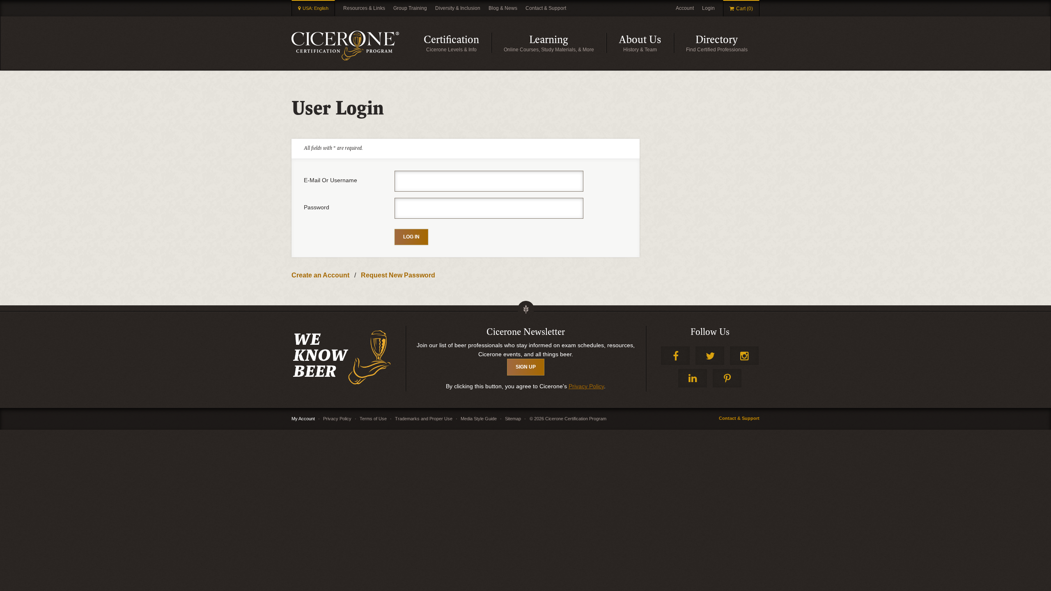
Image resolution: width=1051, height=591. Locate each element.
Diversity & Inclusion (457, 8)
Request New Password (398, 275)
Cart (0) (744, 8)
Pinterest (727, 378)
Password (316, 207)
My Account (303, 418)
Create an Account (320, 275)
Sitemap (513, 418)
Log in (411, 237)
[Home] (345, 45)
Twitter (709, 355)
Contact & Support (546, 8)
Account (685, 8)
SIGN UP (526, 367)
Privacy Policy (586, 386)
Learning (567, 43)
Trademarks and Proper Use (423, 418)
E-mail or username (330, 180)
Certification (457, 43)
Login (708, 8)
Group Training (410, 8)
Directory (727, 43)
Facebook (675, 355)
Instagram (744, 355)
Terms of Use (373, 418)
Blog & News (503, 8)
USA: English (315, 8)
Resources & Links (364, 8)
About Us (646, 43)
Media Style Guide (479, 418)
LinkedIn (692, 378)
